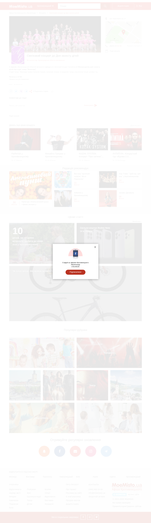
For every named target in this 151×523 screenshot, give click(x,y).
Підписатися (75, 272)
